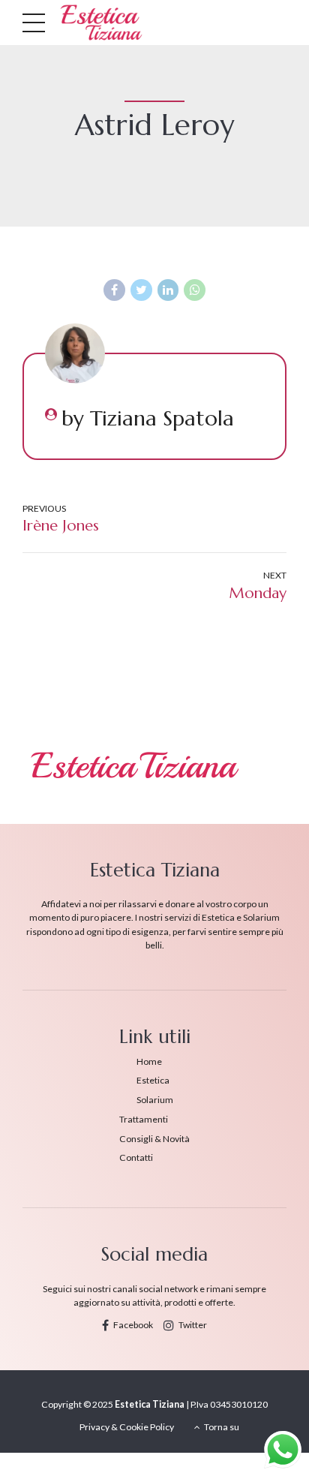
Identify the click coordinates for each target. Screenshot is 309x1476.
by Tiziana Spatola (148, 418)
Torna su (217, 1426)
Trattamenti (143, 1119)
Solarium (154, 1099)
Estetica (153, 1080)
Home (149, 1061)
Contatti (136, 1157)
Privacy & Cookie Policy (127, 1426)
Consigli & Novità (154, 1138)
